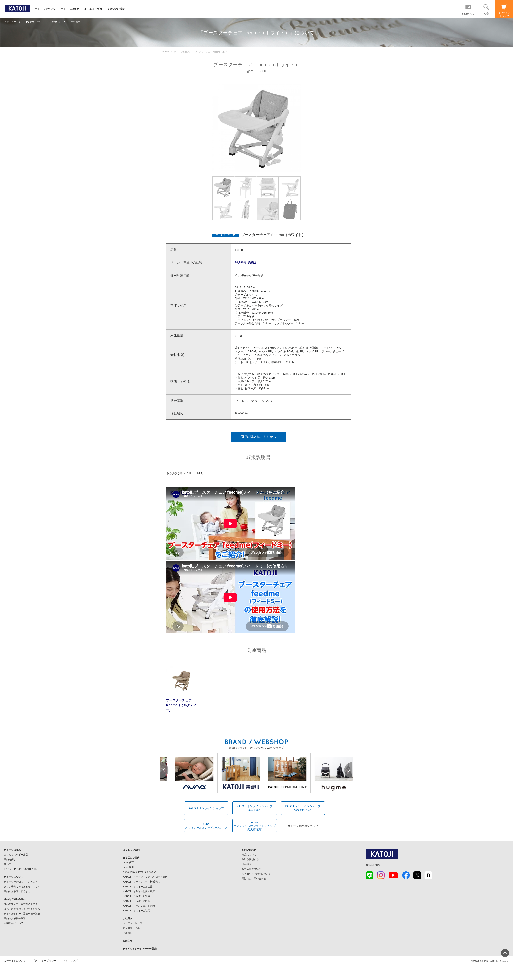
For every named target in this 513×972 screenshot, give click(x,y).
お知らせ (127, 940)
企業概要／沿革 (131, 928)
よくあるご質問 (93, 8)
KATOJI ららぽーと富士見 (137, 886)
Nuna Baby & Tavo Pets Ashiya (139, 872)
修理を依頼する (250, 859)
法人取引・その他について (256, 873)
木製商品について (13, 923)
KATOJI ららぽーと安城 (136, 896)
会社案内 (127, 918)
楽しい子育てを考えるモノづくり (22, 886)
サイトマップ (70, 960)
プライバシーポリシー (44, 960)
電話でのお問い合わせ (254, 878)
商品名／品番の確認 (15, 918)
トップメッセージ (132, 923)
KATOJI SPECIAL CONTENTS (20, 869)
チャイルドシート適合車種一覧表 (22, 913)
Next (348, 770)
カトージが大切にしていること (21, 881)
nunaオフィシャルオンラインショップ (206, 825)
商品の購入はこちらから (258, 436)
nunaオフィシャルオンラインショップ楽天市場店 (254, 825)
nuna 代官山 (129, 862)
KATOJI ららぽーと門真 (136, 901)
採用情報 (127, 932)
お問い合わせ (249, 849)
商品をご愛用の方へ (15, 899)
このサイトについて (15, 960)
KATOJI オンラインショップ (206, 808)
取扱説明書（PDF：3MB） (185, 473)
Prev (164, 770)
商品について (249, 854)
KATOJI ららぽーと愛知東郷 (139, 891)
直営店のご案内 (116, 8)
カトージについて (45, 8)
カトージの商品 (70, 8)
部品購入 (246, 864)
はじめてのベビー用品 (16, 854)
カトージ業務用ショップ (302, 825)
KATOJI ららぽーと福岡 (136, 910)
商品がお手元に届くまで (17, 891)
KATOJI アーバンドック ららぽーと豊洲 (145, 876)
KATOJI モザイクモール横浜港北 (141, 881)
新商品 (7, 864)
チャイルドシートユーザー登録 (140, 948)
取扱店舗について (251, 869)
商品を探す (10, 859)
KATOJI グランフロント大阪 (139, 905)
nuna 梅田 (128, 867)
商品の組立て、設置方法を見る (21, 904)
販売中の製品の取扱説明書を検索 (22, 908)
